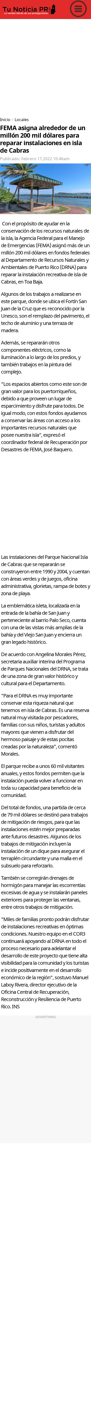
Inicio (5, 120)
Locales (22, 120)
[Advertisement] (45, 66)
